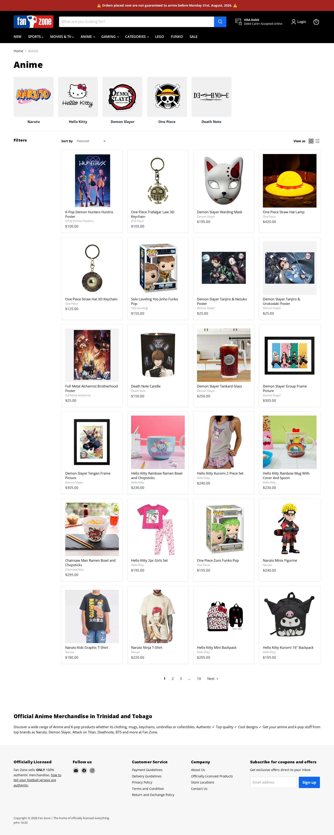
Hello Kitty (137, 482)
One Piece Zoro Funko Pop (218, 560)
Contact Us (199, 788)
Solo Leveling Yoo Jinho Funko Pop (154, 301)
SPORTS (35, 36)
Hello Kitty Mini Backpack (217, 647)
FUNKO (177, 36)
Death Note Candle (145, 386)
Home (18, 51)
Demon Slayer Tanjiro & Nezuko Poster (222, 301)
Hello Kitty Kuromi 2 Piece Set (220, 473)
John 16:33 (20, 822)
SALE (193, 36)
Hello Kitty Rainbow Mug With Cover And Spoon (286, 475)
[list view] (317, 141)
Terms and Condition (148, 788)
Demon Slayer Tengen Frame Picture (87, 475)
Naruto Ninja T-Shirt (146, 647)
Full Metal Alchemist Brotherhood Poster (91, 388)
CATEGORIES (136, 36)
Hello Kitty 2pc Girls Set (149, 560)
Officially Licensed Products (212, 776)
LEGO (159, 36)
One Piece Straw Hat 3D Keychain (91, 299)
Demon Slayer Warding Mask (219, 212)
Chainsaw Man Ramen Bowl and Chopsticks (90, 562)
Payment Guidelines (147, 770)
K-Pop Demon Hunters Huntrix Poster (89, 214)
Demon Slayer (206, 216)
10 (199, 678)
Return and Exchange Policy (153, 795)
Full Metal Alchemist (78, 395)
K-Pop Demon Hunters (79, 221)
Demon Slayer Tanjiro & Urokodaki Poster (281, 301)
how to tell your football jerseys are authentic (37, 780)
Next (211, 678)
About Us (198, 770)
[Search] (220, 22)
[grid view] (311, 141)
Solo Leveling (139, 308)
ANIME (87, 36)
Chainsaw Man (74, 569)
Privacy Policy (142, 782)
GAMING (109, 36)
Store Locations (202, 782)
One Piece (137, 221)
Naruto (267, 565)
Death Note (138, 391)
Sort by (67, 141)
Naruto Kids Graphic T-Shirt (86, 647)
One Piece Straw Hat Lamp (283, 212)
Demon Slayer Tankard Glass (219, 386)
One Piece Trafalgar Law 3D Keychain (152, 214)
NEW (17, 36)
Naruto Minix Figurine (280, 560)
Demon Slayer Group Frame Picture (285, 388)
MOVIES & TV (61, 36)
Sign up (309, 782)
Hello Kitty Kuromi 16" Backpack (288, 647)
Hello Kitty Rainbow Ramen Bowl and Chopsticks (156, 475)
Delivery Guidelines (147, 776)
